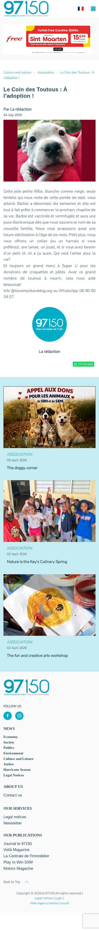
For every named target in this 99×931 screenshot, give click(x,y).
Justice (8, 764)
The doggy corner (22, 467)
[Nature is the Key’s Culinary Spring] (49, 510)
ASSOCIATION (19, 454)
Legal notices (44, 898)
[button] (93, 9)
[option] (47, 39)
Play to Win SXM (18, 862)
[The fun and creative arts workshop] (49, 604)
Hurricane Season (16, 769)
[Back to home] (26, 8)
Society (8, 742)
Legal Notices (13, 775)
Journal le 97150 (17, 844)
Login (58, 898)
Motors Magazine (18, 868)
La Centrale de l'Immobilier (26, 856)
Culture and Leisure (18, 759)
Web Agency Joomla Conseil (49, 903)
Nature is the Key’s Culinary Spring (37, 561)
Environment (13, 753)
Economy (10, 737)
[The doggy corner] (49, 417)
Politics (8, 748)
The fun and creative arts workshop (37, 655)
